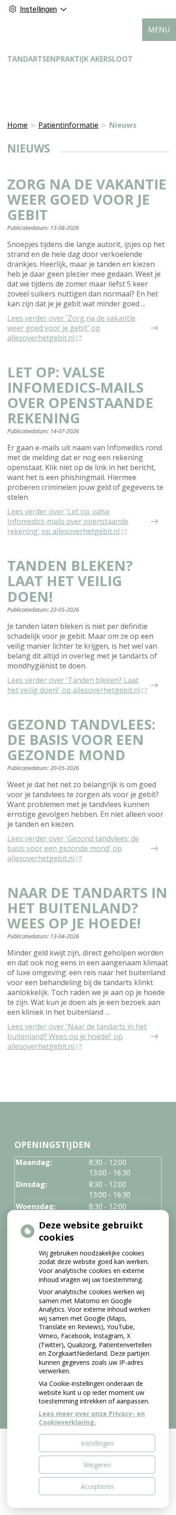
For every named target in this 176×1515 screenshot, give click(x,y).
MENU (159, 30)
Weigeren (97, 1465)
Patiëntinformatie (68, 125)
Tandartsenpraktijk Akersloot (70, 59)
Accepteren (97, 1486)
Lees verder (71, 328)
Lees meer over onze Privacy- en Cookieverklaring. (92, 1418)
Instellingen (97, 1443)
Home (17, 125)
